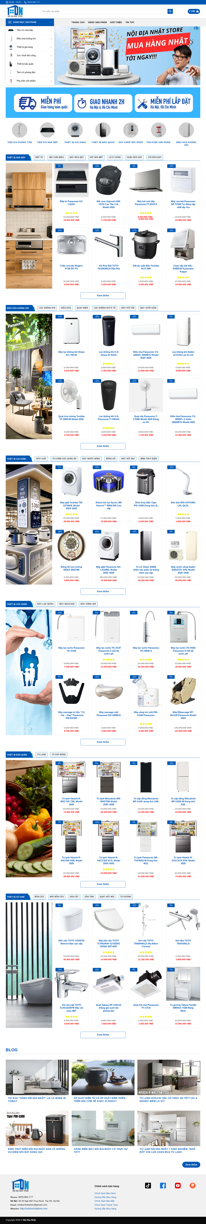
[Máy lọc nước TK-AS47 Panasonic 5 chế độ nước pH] (109, 627)
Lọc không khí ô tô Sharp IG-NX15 (109, 353)
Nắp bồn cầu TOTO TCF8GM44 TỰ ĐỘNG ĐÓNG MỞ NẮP (108, 943)
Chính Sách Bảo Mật (104, 1201)
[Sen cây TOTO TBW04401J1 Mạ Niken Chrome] (146, 919)
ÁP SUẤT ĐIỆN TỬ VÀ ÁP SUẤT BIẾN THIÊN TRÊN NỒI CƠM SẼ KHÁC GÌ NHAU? (99, 1099)
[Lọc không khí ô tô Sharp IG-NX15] (109, 331)
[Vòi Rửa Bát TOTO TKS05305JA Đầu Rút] (109, 244)
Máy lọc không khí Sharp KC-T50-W (71, 353)
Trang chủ (78, 22)
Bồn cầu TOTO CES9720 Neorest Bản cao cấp (71, 942)
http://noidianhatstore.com (33, 1208)
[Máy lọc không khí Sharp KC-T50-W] (71, 331)
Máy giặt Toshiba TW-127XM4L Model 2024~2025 (71, 505)
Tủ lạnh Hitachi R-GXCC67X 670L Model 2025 (183, 860)
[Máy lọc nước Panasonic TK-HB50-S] (146, 627)
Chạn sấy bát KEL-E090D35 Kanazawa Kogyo (183, 268)
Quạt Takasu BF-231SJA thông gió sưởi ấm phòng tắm (108, 1008)
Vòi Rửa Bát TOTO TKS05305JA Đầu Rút (108, 267)
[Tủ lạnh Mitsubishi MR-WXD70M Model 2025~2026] (109, 777)
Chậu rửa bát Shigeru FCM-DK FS (71, 267)
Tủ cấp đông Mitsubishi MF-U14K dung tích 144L (146, 800)
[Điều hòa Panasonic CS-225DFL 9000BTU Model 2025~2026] (146, 331)
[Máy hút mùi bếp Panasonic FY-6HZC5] (146, 180)
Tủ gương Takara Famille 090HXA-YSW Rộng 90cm (183, 1008)
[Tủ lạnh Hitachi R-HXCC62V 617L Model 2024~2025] (109, 836)
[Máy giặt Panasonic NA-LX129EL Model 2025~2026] (109, 546)
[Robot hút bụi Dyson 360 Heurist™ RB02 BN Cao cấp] (109, 481)
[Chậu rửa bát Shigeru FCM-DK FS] (71, 244)
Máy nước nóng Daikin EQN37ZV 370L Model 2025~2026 (183, 570)
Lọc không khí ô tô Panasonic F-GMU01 (108, 418)
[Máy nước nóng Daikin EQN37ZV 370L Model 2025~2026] (183, 546)
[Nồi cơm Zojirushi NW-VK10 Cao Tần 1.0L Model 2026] (109, 180)
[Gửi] (170, 11)
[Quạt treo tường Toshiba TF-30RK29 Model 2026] (71, 395)
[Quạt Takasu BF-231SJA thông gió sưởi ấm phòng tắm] (109, 984)
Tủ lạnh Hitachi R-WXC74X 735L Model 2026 (71, 801)
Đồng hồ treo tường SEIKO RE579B (71, 568)
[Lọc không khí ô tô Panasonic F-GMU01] (109, 395)
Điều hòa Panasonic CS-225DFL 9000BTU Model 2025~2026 (146, 355)
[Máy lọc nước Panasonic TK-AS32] (71, 627)
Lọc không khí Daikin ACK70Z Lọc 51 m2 (183, 353)
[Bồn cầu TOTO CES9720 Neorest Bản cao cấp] (71, 919)
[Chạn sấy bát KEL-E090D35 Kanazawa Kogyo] (183, 244)
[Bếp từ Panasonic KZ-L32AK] (71, 180)
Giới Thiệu (116, 22)
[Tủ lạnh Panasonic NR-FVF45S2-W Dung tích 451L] (146, 836)
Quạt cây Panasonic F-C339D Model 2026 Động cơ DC (146, 419)
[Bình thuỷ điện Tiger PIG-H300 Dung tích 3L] (146, 481)
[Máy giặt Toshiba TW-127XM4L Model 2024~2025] (71, 481)
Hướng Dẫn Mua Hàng (105, 1197)
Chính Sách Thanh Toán (106, 1205)
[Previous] (61, 56)
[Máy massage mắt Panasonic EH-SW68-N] (109, 691)
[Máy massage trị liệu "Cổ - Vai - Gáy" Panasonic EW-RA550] (71, 691)
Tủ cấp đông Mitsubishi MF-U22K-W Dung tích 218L (183, 801)
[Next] (193, 56)
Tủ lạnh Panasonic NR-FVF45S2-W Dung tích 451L (146, 860)
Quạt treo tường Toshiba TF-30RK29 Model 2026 (71, 418)
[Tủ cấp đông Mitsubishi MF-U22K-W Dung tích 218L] (183, 777)
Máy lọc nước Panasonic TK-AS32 (71, 649)
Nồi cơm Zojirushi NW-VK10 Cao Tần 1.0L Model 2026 (109, 204)
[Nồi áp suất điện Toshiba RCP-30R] (146, 244)
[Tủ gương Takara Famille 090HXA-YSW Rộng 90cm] (183, 984)
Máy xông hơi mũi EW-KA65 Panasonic (146, 713)
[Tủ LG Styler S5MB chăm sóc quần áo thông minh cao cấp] (146, 546)
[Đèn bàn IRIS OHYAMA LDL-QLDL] (183, 481)
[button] (194, 11)
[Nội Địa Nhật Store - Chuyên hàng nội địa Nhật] (21, 11)
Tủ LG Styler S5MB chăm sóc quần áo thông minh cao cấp (146, 570)
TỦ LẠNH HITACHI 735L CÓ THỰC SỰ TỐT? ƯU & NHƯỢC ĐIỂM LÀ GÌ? (168, 1099)
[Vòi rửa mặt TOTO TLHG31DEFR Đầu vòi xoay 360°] (71, 984)
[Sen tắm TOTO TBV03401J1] (183, 919)
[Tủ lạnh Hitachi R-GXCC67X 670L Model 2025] (183, 836)
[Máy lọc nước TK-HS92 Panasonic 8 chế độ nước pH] (183, 627)
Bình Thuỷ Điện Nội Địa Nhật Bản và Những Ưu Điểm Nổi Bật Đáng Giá (36, 1150)
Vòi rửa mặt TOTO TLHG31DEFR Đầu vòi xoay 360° (71, 1008)
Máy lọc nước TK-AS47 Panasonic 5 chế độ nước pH (108, 651)
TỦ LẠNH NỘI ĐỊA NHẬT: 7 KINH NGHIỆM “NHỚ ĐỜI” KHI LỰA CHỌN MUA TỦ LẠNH (167, 1150)
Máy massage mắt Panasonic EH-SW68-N (109, 713)
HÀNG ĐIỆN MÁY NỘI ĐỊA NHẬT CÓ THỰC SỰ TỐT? (101, 1150)
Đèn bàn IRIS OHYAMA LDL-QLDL (183, 504)
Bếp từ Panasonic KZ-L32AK (71, 203)
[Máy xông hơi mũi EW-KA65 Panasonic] (146, 691)
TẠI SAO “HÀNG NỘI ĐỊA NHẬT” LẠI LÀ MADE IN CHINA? (37, 1099)
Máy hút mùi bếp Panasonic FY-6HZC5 (146, 203)
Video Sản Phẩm (97, 22)
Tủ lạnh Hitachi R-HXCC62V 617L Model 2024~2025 (108, 860)
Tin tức (130, 22)
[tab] (17, 157)
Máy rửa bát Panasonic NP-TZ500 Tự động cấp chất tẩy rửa (183, 204)
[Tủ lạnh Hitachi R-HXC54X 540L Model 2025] (71, 836)
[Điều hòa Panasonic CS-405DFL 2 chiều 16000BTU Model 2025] (183, 395)
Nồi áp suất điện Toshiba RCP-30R (146, 267)
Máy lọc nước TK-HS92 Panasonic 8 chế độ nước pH (183, 651)
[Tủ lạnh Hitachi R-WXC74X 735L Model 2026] (71, 777)
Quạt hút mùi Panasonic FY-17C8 (146, 1006)
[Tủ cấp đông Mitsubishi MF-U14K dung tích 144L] (146, 777)
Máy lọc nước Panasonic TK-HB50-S (146, 649)
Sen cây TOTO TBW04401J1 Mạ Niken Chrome (146, 943)
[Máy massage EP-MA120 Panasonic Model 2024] (183, 691)
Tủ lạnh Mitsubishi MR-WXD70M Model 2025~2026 (109, 801)
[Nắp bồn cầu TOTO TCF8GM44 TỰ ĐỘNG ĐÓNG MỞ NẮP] (109, 919)
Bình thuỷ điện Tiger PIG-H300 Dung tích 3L (146, 504)
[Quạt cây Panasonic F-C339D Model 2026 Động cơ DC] (146, 395)
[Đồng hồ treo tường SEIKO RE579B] (71, 546)
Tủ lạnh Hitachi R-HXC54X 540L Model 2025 (71, 860)
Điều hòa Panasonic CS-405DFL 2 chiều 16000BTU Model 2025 (183, 419)
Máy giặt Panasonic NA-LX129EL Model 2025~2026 (108, 570)
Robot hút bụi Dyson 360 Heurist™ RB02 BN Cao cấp (109, 505)
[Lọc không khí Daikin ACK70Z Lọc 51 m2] (183, 331)
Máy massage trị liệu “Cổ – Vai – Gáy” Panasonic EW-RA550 (71, 715)
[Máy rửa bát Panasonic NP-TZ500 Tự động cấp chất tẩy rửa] (183, 180)
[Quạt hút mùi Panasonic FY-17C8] (146, 984)
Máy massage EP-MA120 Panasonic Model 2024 (183, 715)
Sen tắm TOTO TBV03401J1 (183, 942)
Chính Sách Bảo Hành (105, 1193)
